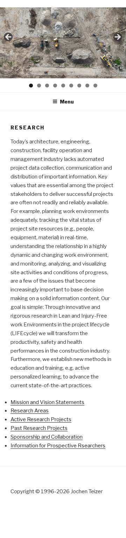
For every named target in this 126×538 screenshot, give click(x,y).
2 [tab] (39, 85)
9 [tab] (95, 85)
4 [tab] (55, 85)
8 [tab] (87, 85)
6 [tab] (71, 85)
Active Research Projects (40, 419)
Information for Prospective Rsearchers (57, 446)
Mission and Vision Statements (47, 402)
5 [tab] (63, 85)
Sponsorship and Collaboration (46, 437)
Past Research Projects (39, 428)
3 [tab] (47, 85)
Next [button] (117, 37)
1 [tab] (31, 85)
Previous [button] (9, 37)
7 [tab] (79, 85)
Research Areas (29, 411)
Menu (67, 102)
